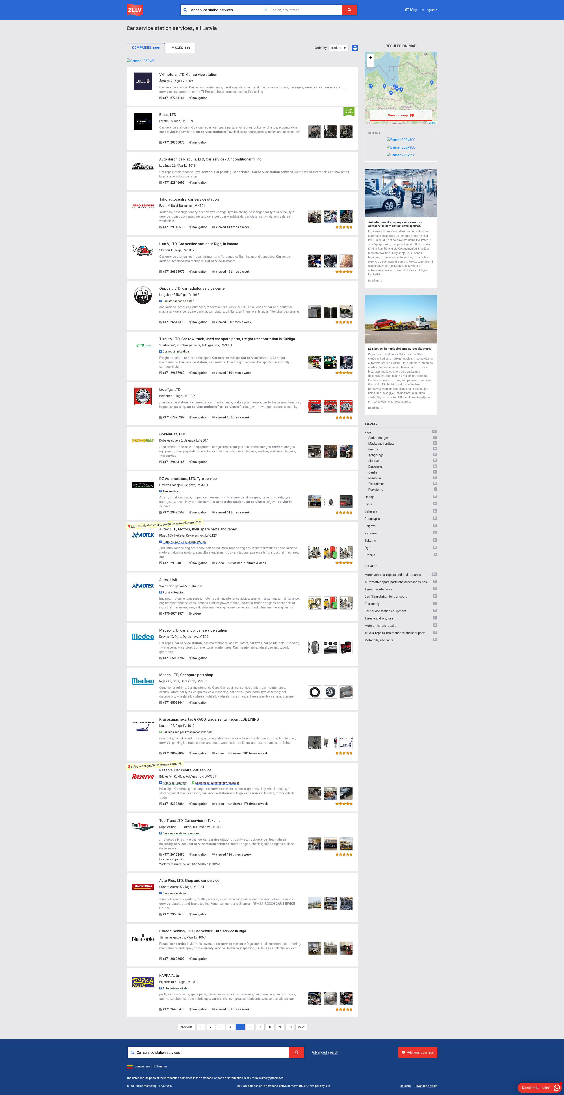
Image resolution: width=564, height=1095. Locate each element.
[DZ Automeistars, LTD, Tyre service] (143, 485)
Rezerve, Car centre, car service (185, 770)
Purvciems (375, 489)
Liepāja (370, 497)
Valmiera (371, 511)
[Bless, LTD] (143, 121)
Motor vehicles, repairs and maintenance (393, 574)
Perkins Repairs (173, 592)
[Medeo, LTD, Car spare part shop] (143, 681)
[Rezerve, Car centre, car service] (143, 776)
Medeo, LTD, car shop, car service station (193, 630)
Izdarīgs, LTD (170, 390)
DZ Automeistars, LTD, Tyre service (188, 479)
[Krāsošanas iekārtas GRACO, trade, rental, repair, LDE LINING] (143, 726)
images (180, 48)
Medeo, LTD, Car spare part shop (186, 675)
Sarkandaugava (379, 438)
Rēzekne (371, 533)
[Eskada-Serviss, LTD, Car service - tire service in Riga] (143, 937)
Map (413, 10)
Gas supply (372, 604)
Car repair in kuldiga (176, 351)
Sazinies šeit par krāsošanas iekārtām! (188, 732)
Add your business (420, 1052)
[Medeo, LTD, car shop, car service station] (143, 637)
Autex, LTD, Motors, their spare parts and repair (198, 529)
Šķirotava (374, 461)
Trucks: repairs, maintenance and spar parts (395, 633)
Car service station (175, 893)
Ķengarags (376, 455)
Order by (321, 48)
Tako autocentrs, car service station (189, 199)
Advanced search (325, 1052)
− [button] (370, 64)
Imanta (373, 449)
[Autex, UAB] (143, 586)
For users (405, 1086)
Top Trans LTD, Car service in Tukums (190, 821)
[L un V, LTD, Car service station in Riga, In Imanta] (143, 250)
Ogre (368, 548)
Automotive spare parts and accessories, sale (396, 582)
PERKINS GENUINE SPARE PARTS (184, 541)
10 (290, 1027)
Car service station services (181, 833)
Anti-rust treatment (175, 782)
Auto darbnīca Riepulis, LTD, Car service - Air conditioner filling (210, 159)
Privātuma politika (426, 1086)
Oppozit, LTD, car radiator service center (192, 288)
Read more (375, 280)
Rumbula (374, 478)
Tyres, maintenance (378, 589)
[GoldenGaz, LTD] (143, 440)
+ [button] (370, 57)
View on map (398, 115)
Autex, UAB (168, 580)
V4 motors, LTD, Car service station (188, 75)
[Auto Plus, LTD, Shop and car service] (143, 887)
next (301, 1027)
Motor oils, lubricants (379, 640)
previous (186, 1027)
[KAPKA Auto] (143, 982)
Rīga (368, 432)
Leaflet (432, 122)
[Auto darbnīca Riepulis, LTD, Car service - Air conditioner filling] (143, 166)
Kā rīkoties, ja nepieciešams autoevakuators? (399, 348)
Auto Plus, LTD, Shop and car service (189, 881)
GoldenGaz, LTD (172, 434)
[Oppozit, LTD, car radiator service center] (143, 295)
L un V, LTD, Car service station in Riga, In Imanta (198, 244)
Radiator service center (178, 301)
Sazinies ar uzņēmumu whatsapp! (217, 782)
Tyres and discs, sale (379, 618)
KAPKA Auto (169, 976)
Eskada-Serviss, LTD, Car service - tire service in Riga (202, 931)
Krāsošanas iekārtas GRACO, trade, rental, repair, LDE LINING (209, 719)
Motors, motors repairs (380, 625)
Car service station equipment (385, 611)
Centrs (373, 472)
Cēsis (368, 504)
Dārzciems (375, 466)
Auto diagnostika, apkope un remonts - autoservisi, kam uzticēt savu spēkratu (395, 224)
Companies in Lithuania (150, 1066)
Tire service (170, 491)
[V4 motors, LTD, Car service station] (143, 81)
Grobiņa (370, 555)
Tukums (370, 540)
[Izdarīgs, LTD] (143, 396)
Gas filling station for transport (386, 596)
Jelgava (370, 526)
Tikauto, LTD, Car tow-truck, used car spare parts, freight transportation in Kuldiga (227, 339)
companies (145, 47)
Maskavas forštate (381, 443)
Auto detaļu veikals (175, 988)
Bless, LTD (167, 115)
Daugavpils (372, 518)
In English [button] (428, 10)
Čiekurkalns (376, 484)
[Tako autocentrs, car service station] (143, 206)
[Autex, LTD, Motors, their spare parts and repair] (143, 535)
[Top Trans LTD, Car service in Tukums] (143, 827)
